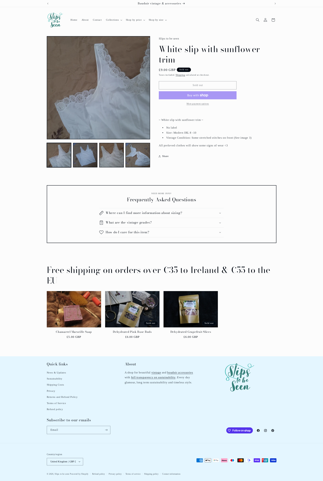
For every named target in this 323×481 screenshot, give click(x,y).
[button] (114, 20)
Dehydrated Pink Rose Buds (132, 332)
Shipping (180, 75)
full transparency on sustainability (153, 377)
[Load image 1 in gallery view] (59, 155)
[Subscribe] (106, 430)
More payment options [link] (198, 104)
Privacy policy (115, 474)
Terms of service (133, 474)
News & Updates (56, 372)
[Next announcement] (275, 3)
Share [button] (165, 156)
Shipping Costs (55, 384)
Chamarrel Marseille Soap (74, 332)
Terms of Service (56, 403)
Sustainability (54, 378)
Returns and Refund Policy (62, 396)
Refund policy (55, 409)
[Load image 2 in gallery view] (85, 155)
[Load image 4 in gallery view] (137, 155)
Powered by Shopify (79, 474)
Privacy (51, 390)
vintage (156, 372)
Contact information (171, 474)
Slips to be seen (62, 474)
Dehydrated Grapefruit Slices (190, 332)
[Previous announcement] (47, 3)
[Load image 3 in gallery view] (111, 155)
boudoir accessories (180, 372)
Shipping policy (151, 474)
